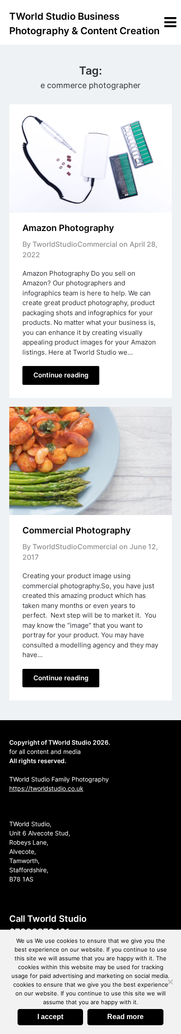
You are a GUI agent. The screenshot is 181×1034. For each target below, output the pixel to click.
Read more (125, 1016)
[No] (170, 981)
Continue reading (60, 375)
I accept (50, 1016)
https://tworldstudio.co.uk (46, 788)
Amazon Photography (68, 228)
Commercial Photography (76, 530)
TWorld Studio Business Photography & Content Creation (84, 23)
